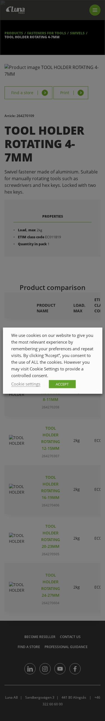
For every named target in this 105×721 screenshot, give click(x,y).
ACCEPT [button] (62, 383)
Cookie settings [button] (25, 383)
